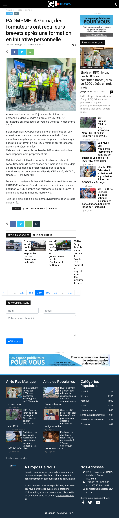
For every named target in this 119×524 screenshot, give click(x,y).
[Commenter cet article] (36, 224)
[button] (82, 26)
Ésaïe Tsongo (16, 45)
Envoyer (16, 341)
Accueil (9, 10)
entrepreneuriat (38, 208)
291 (56, 292)
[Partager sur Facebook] (14, 51)
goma (27, 10)
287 (22, 292)
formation (53, 208)
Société (18, 10)
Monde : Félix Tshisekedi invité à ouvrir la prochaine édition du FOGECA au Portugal (97, 175)
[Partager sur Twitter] (22, 51)
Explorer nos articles (16, 458)
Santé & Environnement (38, 247)
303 (70, 292)
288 (31, 292)
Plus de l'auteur (42, 235)
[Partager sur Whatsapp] (30, 51)
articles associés (18, 235)
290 (48, 292)
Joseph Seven (86, 92)
